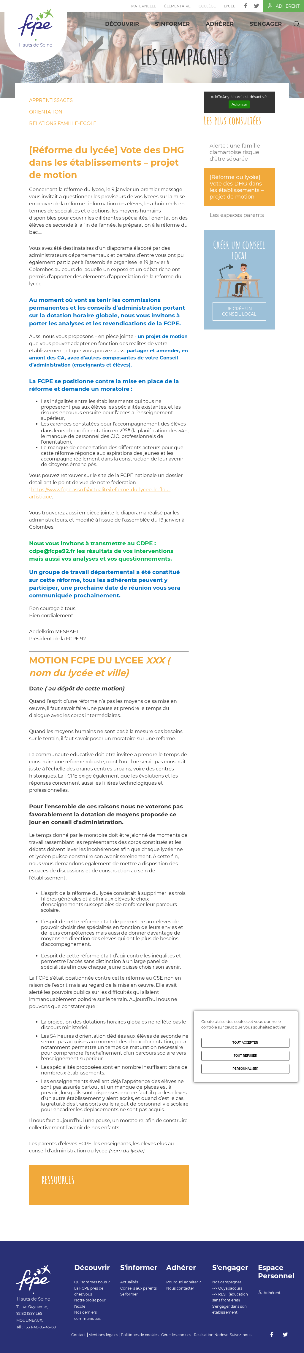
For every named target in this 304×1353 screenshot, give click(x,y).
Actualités (129, 1282)
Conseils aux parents (138, 1288)
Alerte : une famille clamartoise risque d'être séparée (235, 152)
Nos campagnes (226, 1282)
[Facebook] (245, 6)
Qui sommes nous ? (92, 1282)
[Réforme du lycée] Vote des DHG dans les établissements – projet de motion (237, 187)
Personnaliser (245, 1069)
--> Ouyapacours (227, 1288)
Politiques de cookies (140, 1335)
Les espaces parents (237, 215)
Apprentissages (51, 100)
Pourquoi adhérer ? (183, 1282)
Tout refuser (245, 1056)
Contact (78, 1335)
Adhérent (288, 6)
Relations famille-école (62, 123)
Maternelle (143, 6)
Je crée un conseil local (239, 311)
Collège (207, 6)
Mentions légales (103, 1335)
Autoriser (239, 104)
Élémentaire (177, 6)
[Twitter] (256, 6)
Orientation (45, 112)
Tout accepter (245, 1043)
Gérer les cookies (176, 1335)
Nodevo (221, 1335)
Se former (129, 1294)
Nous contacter (180, 1288)
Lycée (229, 6)
